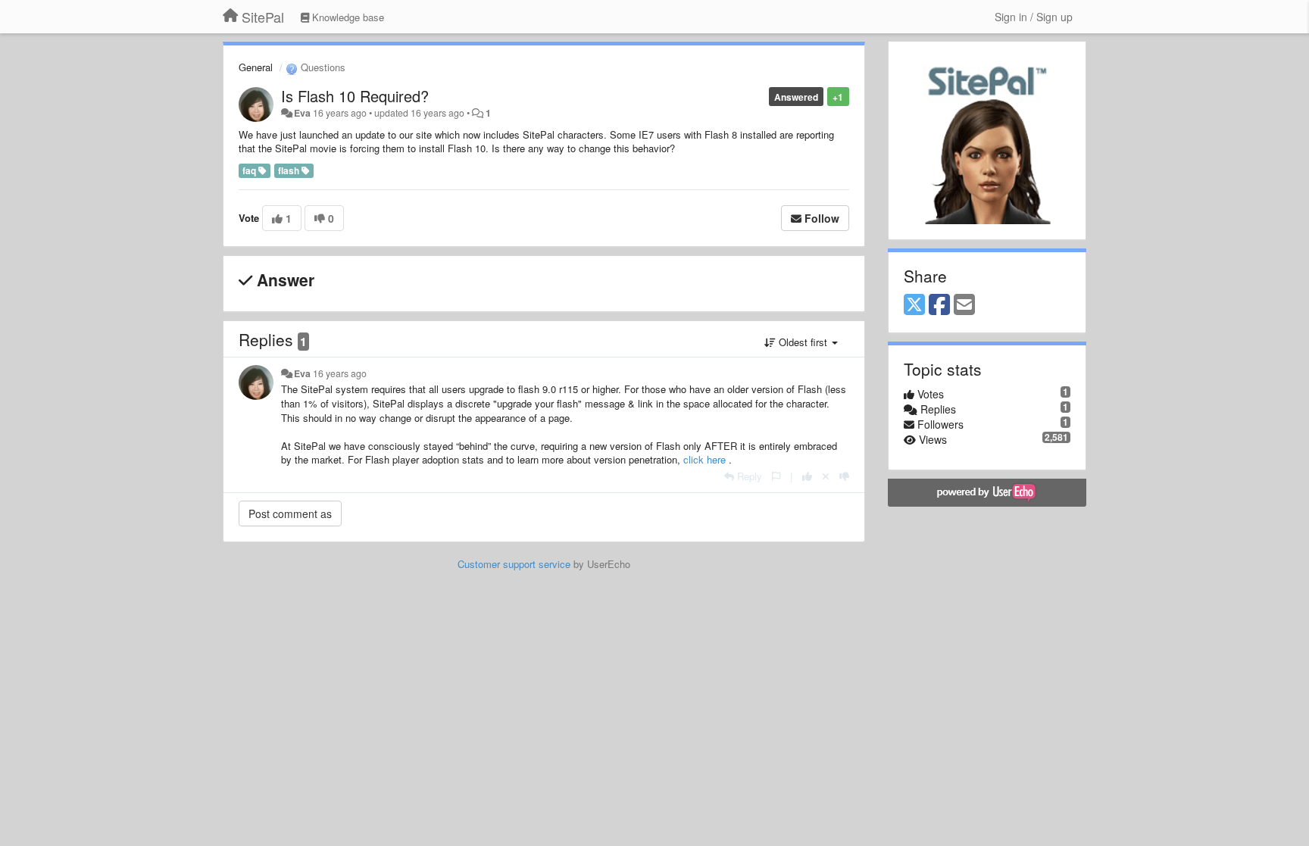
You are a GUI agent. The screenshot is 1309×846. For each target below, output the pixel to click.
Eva (302, 113)
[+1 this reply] (807, 476)
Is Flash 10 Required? (355, 96)
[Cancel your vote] (825, 476)
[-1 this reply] (844, 476)
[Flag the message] (776, 476)
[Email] (964, 305)
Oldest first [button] (803, 342)
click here (706, 459)
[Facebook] (939, 305)
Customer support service (514, 564)
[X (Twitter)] (914, 305)
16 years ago (340, 373)
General (256, 67)
